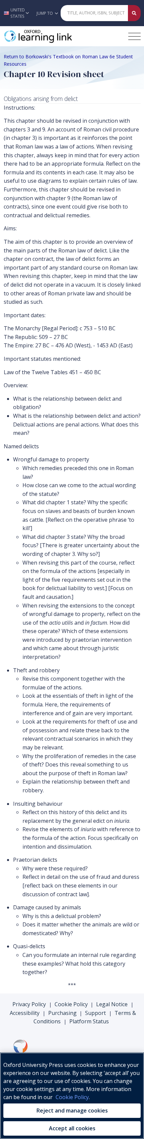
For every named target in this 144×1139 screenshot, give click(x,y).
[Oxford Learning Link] (54, 36)
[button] (16, 13)
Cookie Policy (71, 1004)
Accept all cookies (72, 1128)
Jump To (45, 13)
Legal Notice (112, 1004)
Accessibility (25, 1013)
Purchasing (62, 1013)
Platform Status (89, 1021)
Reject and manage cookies (72, 1110)
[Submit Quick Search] (134, 13)
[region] (72, 1095)
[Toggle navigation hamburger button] (134, 36)
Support (95, 1013)
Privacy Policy (29, 1004)
